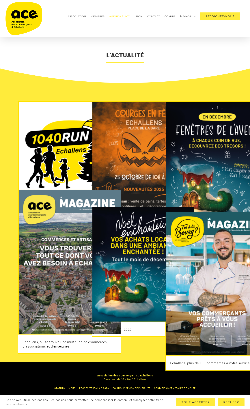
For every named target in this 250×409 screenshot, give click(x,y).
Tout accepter (196, 402)
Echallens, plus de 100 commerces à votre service (210, 363)
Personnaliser (15, 404)
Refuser (231, 402)
